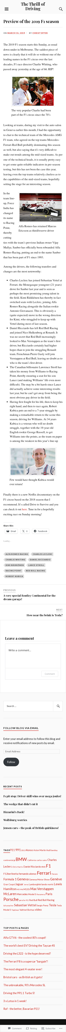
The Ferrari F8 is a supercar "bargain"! (25, 961)
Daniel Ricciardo (40, 560)
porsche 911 (24, 900)
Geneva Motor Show (39, 879)
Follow (11, 762)
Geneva (23, 879)
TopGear (15, 910)
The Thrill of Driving (33, 6)
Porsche (11, 899)
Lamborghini (35, 884)
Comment (50, 673)
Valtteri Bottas (27, 909)
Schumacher (8, 905)
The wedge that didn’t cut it (20, 804)
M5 (18, 889)
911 (12, 850)
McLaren (9, 894)
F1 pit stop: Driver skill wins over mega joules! (32, 796)
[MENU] (6, 9)
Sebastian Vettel (25, 905)
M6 (21, 889)
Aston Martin (39, 850)
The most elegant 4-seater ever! (22, 969)
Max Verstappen (42, 889)
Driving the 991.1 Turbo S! (19, 993)
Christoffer (40, 33)
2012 (23, 850)
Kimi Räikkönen (15, 565)
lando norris (47, 884)
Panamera (41, 894)
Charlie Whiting (15, 560)
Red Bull (33, 900)
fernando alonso (27, 873)
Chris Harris (17, 867)
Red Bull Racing (35, 571)
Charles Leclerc (42, 554)
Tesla (52, 905)
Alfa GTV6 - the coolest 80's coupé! (24, 937)
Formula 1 (9, 879)
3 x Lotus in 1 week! (15, 1001)
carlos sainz (42, 860)
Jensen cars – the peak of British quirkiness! (31, 828)
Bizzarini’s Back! (13, 812)
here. (25, 509)
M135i (27, 889)
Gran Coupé (9, 884)
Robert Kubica (14, 576)
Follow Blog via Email (21, 727)
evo (43, 866)
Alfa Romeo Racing (17, 554)
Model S (32, 894)
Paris (48, 894)
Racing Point (13, 571)
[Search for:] (33, 706)
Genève (56, 879)
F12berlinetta (10, 873)
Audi (48, 850)
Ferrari (44, 873)
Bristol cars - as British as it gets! (23, 977)
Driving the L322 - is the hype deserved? (27, 953)
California (31, 860)
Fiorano (55, 874)
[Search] (57, 9)
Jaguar (19, 884)
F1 (48, 866)
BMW (21, 859)
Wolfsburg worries (15, 820)
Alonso (29, 850)
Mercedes (22, 894)
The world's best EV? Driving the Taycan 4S (29, 945)
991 (18, 850)
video (38, 909)
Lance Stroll (36, 565)
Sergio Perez (42, 905)
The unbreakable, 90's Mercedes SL (24, 985)
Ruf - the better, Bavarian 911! (21, 1008)
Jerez (26, 884)
